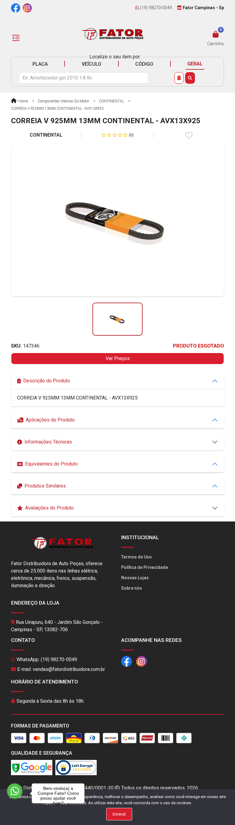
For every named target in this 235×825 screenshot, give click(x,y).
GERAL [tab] (195, 64)
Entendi (119, 814)
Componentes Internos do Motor (63, 101)
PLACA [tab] (40, 64)
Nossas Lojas (135, 577)
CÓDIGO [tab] (144, 64)
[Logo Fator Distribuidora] (113, 34)
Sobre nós (131, 588)
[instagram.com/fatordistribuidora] (27, 7)
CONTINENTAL (111, 101)
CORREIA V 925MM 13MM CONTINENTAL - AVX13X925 (57, 108)
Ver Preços (118, 358)
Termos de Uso (136, 556)
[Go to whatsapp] (14, 791)
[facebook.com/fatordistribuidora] (15, 7)
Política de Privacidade (144, 567)
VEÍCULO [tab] (91, 64)
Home (22, 101)
